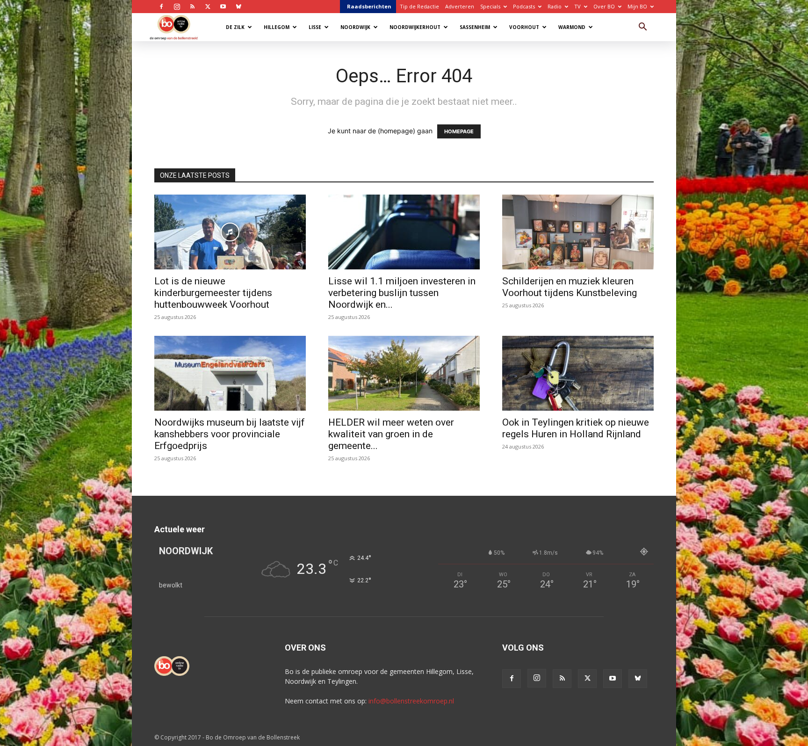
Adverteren (459, 6)
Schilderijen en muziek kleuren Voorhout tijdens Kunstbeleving (569, 286)
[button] (642, 27)
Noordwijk (355, 27)
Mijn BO (637, 6)
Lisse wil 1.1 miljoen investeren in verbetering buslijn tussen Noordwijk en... (402, 292)
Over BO (604, 6)
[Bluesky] (238, 6)
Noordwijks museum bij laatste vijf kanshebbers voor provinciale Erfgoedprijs (229, 434)
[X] (208, 6)
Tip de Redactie (419, 6)
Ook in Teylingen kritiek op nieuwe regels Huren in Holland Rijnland (575, 428)
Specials (490, 6)
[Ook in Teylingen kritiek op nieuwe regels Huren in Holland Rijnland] (578, 373)
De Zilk (235, 27)
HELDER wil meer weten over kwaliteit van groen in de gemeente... (391, 434)
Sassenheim (475, 27)
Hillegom (276, 27)
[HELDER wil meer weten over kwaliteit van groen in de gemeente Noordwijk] (404, 373)
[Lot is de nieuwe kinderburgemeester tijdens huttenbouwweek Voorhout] (230, 232)
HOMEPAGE (459, 131)
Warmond (571, 27)
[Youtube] (223, 6)
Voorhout (524, 27)
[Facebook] (161, 6)
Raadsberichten (369, 6)
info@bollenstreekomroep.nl (411, 700)
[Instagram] (177, 6)
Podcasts (524, 6)
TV (577, 6)
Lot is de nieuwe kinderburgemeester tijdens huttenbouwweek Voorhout (213, 292)
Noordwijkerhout (415, 27)
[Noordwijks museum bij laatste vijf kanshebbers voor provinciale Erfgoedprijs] (230, 373)
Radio (555, 6)
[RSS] (192, 6)
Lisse (315, 27)
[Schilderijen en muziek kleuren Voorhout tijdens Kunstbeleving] (578, 232)
